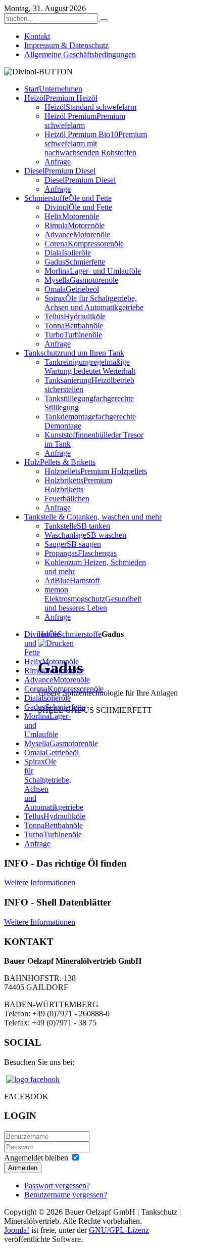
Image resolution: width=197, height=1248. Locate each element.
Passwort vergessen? (57, 1185)
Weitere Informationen (39, 882)
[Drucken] (56, 643)
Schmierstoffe (80, 634)
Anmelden (22, 1168)
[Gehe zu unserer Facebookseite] (33, 1079)
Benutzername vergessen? (65, 1194)
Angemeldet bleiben (36, 1157)
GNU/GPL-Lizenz (119, 1230)
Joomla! (16, 1230)
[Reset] (104, 20)
